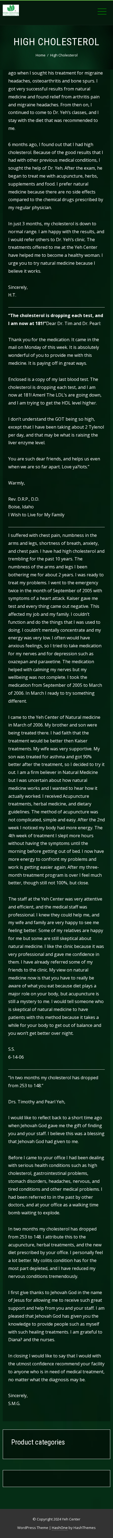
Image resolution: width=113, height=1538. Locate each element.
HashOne (60, 1527)
